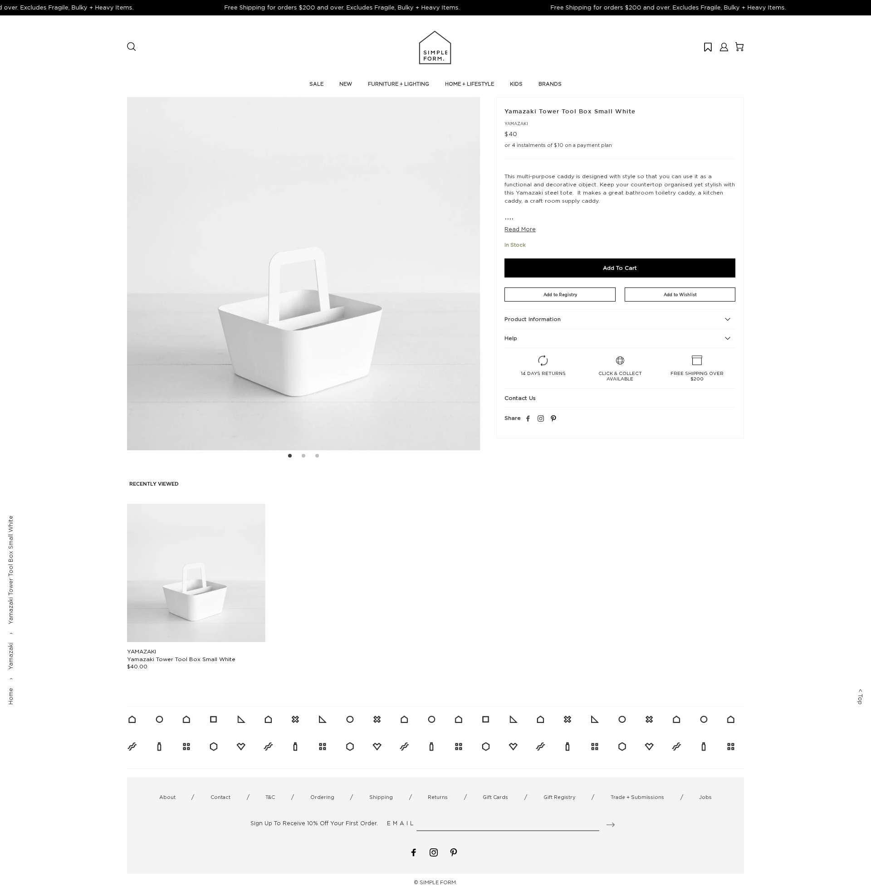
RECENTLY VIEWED (154, 484)
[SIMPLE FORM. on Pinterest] (454, 851)
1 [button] (289, 457)
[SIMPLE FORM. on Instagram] (540, 419)
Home (10, 696)
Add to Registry (560, 294)
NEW (345, 84)
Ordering (322, 797)
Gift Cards (495, 797)
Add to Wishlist (680, 294)
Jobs (705, 797)
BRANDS (550, 84)
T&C (270, 797)
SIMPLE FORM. (438, 882)
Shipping (381, 797)
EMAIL (401, 823)
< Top (860, 697)
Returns (438, 797)
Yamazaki (10, 656)
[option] (303, 273)
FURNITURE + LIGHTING (398, 84)
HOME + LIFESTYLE (469, 84)
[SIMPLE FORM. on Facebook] (414, 851)
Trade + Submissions (637, 797)
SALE (316, 84)
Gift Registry (559, 797)
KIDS (516, 84)
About (167, 797)
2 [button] (303, 457)
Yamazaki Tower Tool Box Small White (181, 659)
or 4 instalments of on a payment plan (558, 145)
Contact (220, 797)
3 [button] (317, 457)
